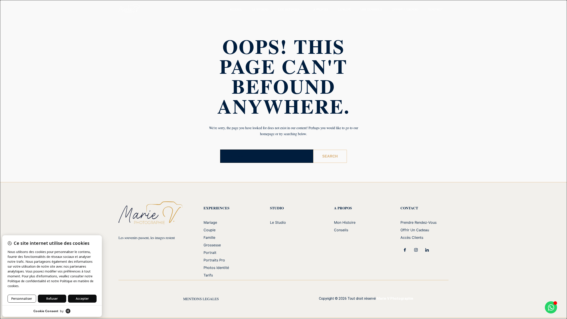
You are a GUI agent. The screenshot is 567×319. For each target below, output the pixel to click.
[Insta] (416, 249)
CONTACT (435, 9)
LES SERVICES (289, 9)
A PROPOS (320, 9)
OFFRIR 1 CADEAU (405, 9)
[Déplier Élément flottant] (551, 307)
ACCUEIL (236, 9)
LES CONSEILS (372, 9)
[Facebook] (404, 249)
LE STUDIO (260, 9)
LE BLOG (344, 9)
